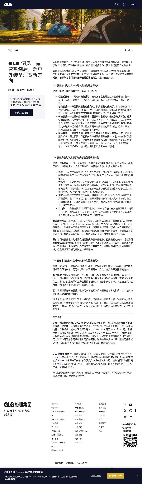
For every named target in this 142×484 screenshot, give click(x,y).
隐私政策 (59, 463)
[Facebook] (135, 411)
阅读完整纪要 (21, 112)
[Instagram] (131, 411)
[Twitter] (125, 411)
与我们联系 (67, 367)
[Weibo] (125, 416)
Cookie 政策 (10, 479)
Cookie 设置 (96, 475)
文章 (16, 50)
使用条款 (70, 463)
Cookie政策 (82, 463)
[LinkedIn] (125, 405)
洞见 (10, 50)
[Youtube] (130, 405)
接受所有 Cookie (115, 475)
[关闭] (138, 476)
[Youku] (131, 416)
